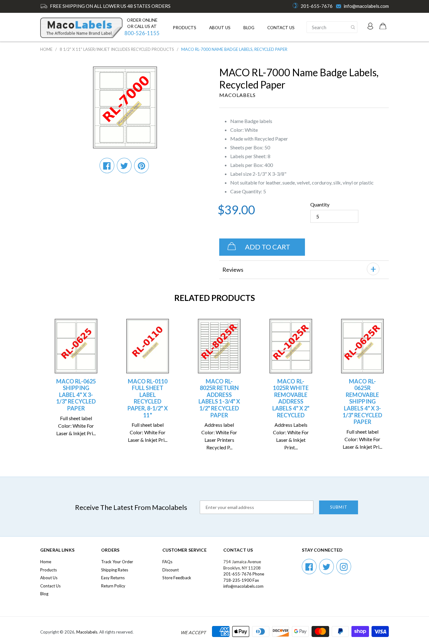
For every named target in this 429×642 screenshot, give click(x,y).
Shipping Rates (114, 569)
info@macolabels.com (366, 6)
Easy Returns (113, 577)
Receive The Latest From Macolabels (131, 507)
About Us (220, 27)
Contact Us (281, 27)
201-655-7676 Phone (243, 573)
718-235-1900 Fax (241, 580)
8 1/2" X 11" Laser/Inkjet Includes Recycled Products (117, 49)
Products (184, 27)
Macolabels (86, 631)
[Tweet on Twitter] (124, 165)
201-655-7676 (317, 6)
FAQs (167, 561)
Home (46, 49)
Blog (248, 27)
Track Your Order (117, 561)
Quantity (319, 204)
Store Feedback (176, 577)
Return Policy (113, 585)
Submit (338, 507)
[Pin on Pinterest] (141, 165)
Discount (170, 569)
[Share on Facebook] (107, 165)
